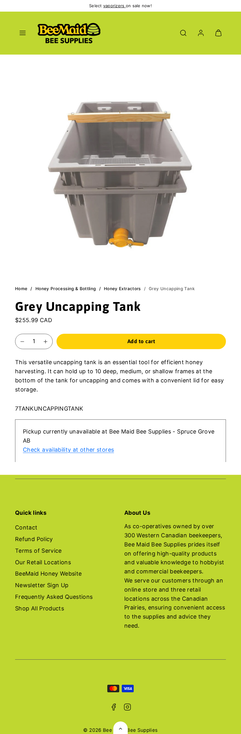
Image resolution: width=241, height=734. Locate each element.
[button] (22, 32)
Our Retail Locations (43, 562)
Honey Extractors (122, 288)
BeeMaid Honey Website (48, 573)
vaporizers (114, 5)
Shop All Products (39, 608)
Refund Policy (34, 539)
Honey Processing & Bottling (65, 288)
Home (21, 288)
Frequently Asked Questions (54, 596)
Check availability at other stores (68, 449)
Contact (26, 527)
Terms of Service (38, 550)
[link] (200, 32)
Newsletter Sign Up (41, 585)
